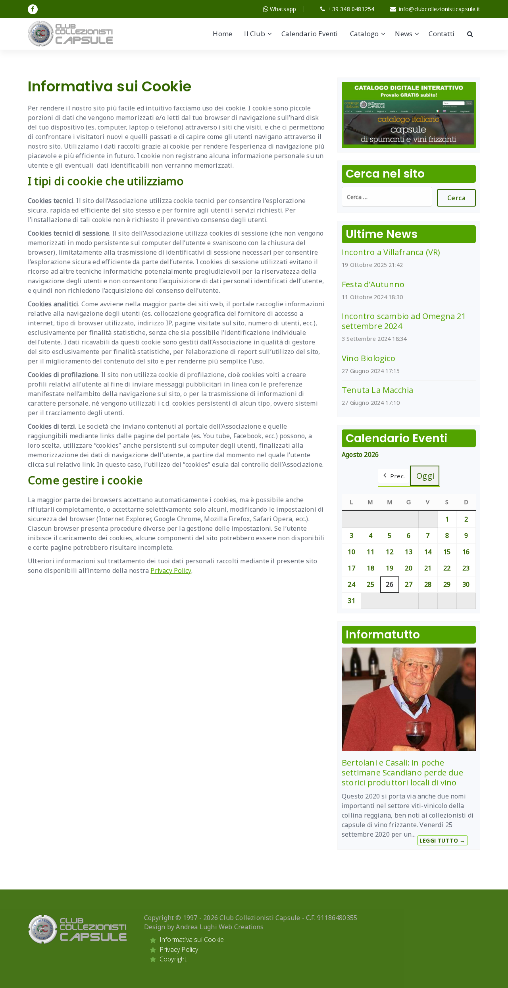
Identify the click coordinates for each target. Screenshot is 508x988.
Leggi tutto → (442, 840)
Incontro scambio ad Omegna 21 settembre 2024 (404, 321)
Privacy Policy (170, 570)
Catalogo (364, 33)
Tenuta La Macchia (377, 390)
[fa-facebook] (33, 9)
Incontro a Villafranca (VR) (391, 252)
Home (222, 33)
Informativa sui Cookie (192, 939)
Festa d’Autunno (373, 284)
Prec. (397, 476)
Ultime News (382, 234)
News (403, 33)
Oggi (425, 475)
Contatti (441, 33)
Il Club (254, 33)
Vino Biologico (368, 358)
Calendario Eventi (309, 33)
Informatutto (383, 634)
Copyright (173, 959)
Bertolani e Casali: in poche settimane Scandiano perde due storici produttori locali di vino (402, 772)
